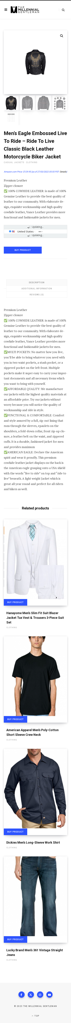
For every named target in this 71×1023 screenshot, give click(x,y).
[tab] (36, 282)
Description (36, 282)
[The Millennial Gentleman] (25, 9)
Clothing (31, 162)
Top (36, 1016)
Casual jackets (14, 162)
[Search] (62, 9)
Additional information (36, 288)
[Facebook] (21, 994)
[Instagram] (40, 994)
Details (63, 171)
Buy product (23, 250)
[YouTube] (49, 994)
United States (25, 231)
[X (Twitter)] (31, 994)
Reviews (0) (37, 294)
